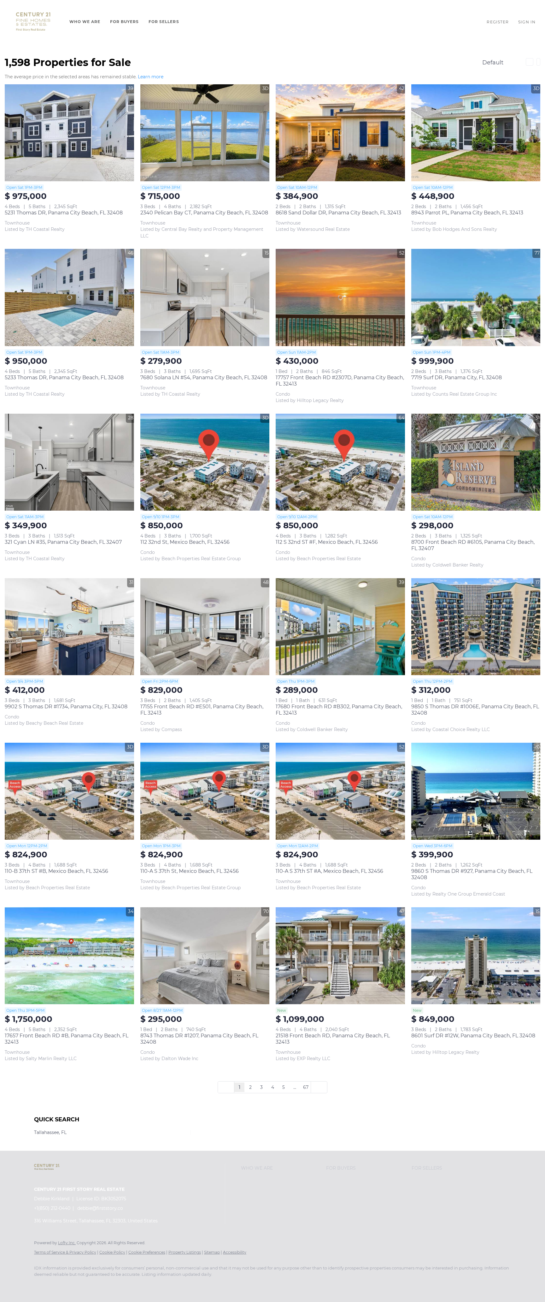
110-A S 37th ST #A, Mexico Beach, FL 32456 (329, 871)
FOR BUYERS (124, 21)
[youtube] (133, 1285)
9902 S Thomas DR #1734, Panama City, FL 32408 (66, 707)
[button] (33, 22)
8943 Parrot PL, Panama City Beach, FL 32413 (467, 213)
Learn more (150, 77)
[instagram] (114, 1285)
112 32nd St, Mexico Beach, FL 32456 (185, 542)
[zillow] (96, 1285)
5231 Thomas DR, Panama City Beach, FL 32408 (64, 213)
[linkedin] (59, 1285)
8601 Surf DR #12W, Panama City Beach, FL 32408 (473, 1036)
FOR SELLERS (164, 21)
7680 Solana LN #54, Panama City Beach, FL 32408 (203, 378)
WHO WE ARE (85, 21)
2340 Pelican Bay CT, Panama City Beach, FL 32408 (204, 213)
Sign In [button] (527, 22)
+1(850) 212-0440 (52, 1208)
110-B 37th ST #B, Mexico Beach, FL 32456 (56, 871)
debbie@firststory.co (100, 1208)
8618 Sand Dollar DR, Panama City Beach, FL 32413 (338, 213)
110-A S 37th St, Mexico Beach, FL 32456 (189, 871)
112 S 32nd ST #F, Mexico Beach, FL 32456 (327, 542)
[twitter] (78, 1285)
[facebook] (41, 1285)
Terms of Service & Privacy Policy (65, 1252)
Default (492, 62)
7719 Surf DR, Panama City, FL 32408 (456, 378)
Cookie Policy (112, 1252)
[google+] (151, 1285)
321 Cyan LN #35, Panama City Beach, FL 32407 (63, 542)
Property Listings (184, 1252)
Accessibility (234, 1252)
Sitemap (212, 1252)
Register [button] (498, 22)
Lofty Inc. (67, 1242)
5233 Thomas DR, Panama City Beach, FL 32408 (64, 378)
